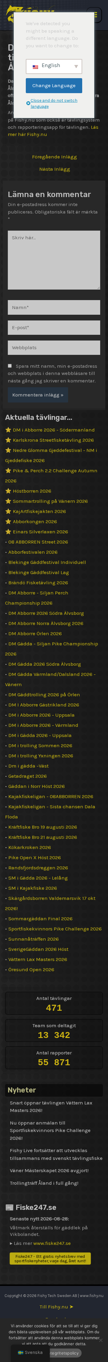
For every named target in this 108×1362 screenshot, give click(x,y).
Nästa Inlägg (54, 169)
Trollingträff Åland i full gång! (44, 1183)
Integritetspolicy (63, 1353)
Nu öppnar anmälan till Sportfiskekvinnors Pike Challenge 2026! (50, 1130)
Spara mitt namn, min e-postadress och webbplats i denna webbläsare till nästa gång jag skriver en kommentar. (52, 373)
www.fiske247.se (52, 1243)
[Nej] (101, 1340)
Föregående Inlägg (54, 156)
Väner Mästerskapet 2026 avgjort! (49, 1170)
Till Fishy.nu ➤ (57, 1307)
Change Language (54, 85)
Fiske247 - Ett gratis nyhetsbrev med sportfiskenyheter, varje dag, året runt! (50, 1258)
